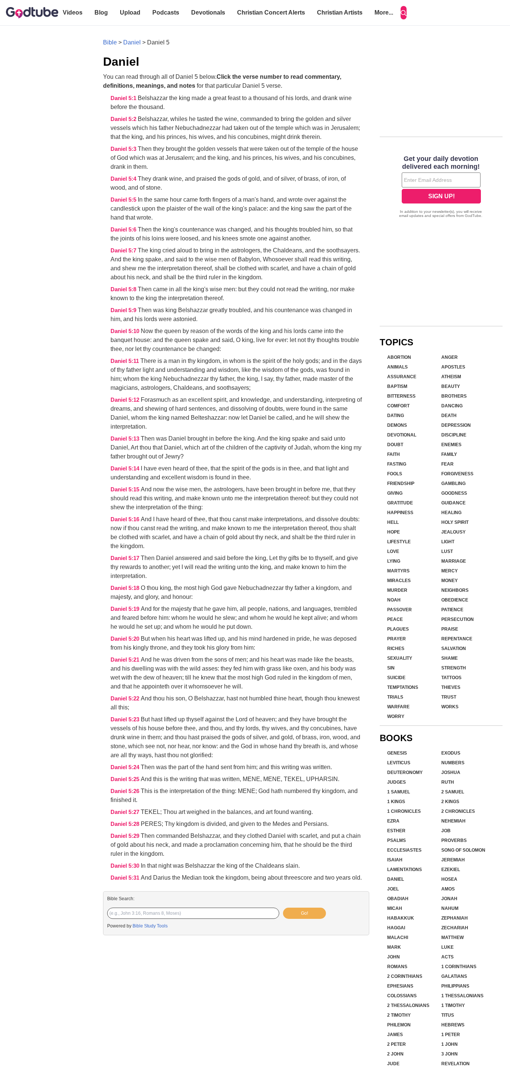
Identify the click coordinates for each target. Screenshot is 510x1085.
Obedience (454, 600)
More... (383, 12)
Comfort (398, 405)
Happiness (400, 512)
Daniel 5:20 (126, 639)
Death (449, 415)
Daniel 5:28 (126, 824)
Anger (449, 357)
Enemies (451, 444)
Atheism (451, 376)
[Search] (404, 12)
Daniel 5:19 (126, 609)
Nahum (449, 908)
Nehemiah (453, 821)
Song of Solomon (463, 850)
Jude (393, 1063)
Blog (101, 12)
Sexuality (399, 658)
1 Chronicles (404, 811)
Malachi (397, 937)
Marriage (453, 561)
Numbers (452, 762)
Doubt (395, 444)
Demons (397, 425)
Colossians (402, 995)
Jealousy (453, 532)
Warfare (398, 706)
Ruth (447, 782)
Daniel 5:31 (126, 878)
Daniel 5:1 (124, 98)
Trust (448, 697)
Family (449, 454)
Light (447, 541)
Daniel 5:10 (126, 331)
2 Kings (450, 801)
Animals (397, 367)
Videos (73, 12)
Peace (395, 619)
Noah (394, 600)
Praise (449, 629)
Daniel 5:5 (124, 200)
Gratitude (400, 503)
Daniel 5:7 (124, 251)
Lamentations (404, 869)
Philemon (399, 1025)
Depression (456, 425)
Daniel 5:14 (126, 469)
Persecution (457, 619)
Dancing (452, 405)
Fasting (396, 464)
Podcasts (165, 12)
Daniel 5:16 (126, 519)
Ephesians (400, 986)
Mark (394, 947)
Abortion (399, 357)
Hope (393, 532)
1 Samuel (398, 792)
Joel (393, 889)
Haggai (396, 927)
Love (393, 551)
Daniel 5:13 (126, 439)
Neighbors (455, 590)
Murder (397, 590)
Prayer (396, 638)
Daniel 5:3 (124, 149)
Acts (447, 957)
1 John (449, 1044)
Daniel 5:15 (126, 489)
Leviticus (398, 762)
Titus (447, 1015)
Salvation (453, 648)
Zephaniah (454, 918)
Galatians (454, 976)
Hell (393, 522)
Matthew (452, 937)
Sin (391, 668)
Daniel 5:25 (126, 779)
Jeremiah (453, 859)
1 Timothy (453, 1005)
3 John (449, 1054)
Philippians (455, 986)
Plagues (398, 629)
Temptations (402, 687)
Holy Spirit (455, 522)
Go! (304, 913)
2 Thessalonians (408, 1005)
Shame (449, 658)
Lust (447, 551)
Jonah (449, 898)
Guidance (453, 503)
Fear (447, 464)
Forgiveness (457, 473)
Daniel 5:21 (126, 660)
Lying (393, 561)
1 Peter (450, 1034)
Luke (447, 947)
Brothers (454, 396)
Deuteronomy (405, 772)
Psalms (396, 840)
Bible (110, 42)
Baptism (397, 386)
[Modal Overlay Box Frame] (441, 187)
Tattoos (451, 677)
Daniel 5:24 (126, 767)
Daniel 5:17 (126, 558)
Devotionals (208, 12)
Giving (394, 493)
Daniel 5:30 (126, 866)
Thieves (450, 687)
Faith (393, 454)
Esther (396, 830)
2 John (395, 1054)
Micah (394, 908)
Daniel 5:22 (126, 699)
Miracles (399, 580)
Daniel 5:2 (124, 119)
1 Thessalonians (462, 995)
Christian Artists (340, 12)
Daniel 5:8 (124, 289)
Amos (448, 889)
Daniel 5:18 (126, 588)
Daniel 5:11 (125, 361)
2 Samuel (452, 792)
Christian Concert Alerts (271, 12)
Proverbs (454, 840)
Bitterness (401, 396)
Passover (399, 609)
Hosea (449, 879)
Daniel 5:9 (124, 310)
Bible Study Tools (150, 926)
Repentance (456, 638)
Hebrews (452, 1025)
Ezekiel (450, 869)
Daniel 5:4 (124, 179)
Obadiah (397, 898)
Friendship (400, 483)
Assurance (401, 376)
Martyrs (398, 570)
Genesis (397, 753)
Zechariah (454, 927)
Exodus (450, 753)
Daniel (132, 42)
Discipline (453, 435)
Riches (395, 648)
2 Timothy (399, 1015)
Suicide (396, 677)
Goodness (454, 493)
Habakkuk (400, 918)
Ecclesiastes (404, 850)
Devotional (401, 435)
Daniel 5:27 (126, 812)
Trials (395, 697)
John (393, 957)
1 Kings (396, 801)
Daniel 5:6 (124, 230)
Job (446, 830)
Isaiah (394, 859)
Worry (395, 716)
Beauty (450, 386)
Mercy (449, 570)
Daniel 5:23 (126, 719)
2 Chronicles (458, 811)
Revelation (455, 1063)
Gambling (453, 483)
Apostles (453, 367)
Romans (397, 966)
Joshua (450, 772)
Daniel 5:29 (126, 836)
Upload (130, 12)
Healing (451, 512)
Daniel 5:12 (126, 400)
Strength (453, 668)
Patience (452, 609)
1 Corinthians (458, 966)
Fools (394, 473)
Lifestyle (399, 541)
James (395, 1034)
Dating (395, 415)
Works (449, 706)
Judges (396, 782)
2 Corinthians (404, 976)
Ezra (393, 821)
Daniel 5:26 (126, 791)
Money (449, 580)
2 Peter (396, 1044)
